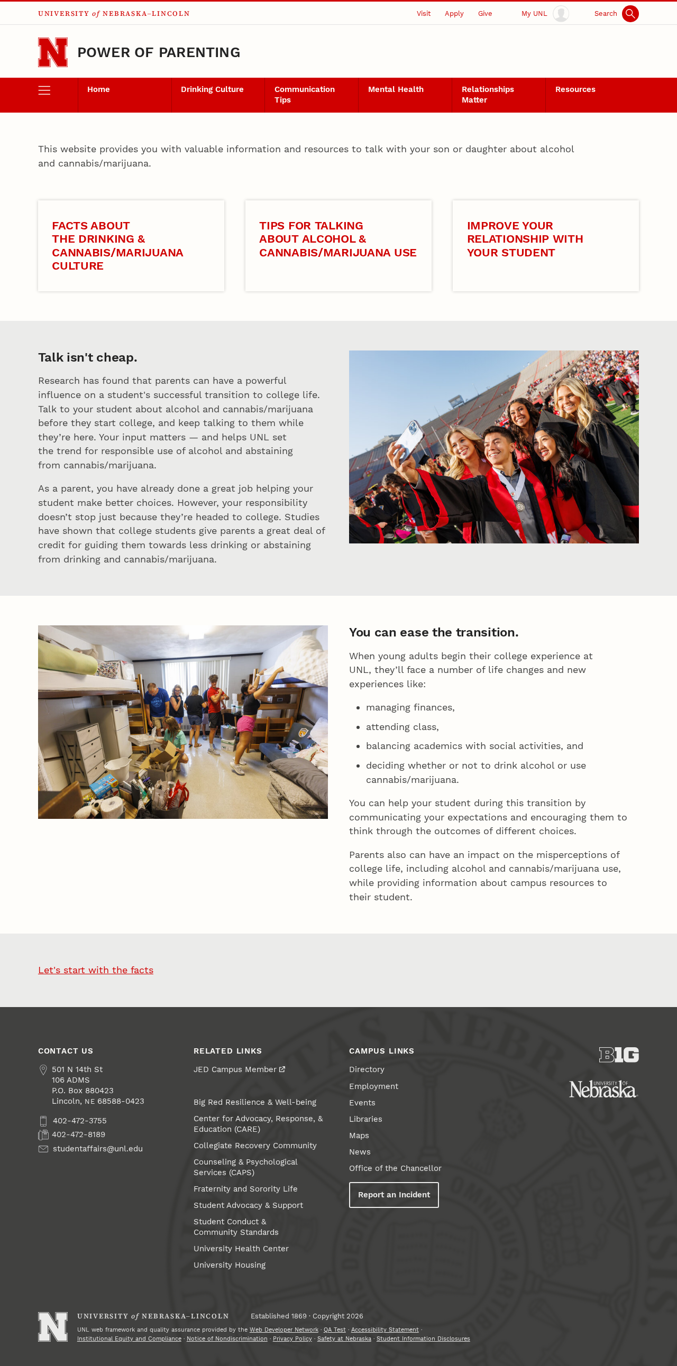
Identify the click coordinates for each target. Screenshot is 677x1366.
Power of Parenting (159, 52)
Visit (424, 13)
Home (98, 89)
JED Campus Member (235, 1069)
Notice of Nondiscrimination (227, 1338)
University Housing (230, 1265)
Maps (359, 1135)
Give (485, 13)
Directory (367, 1069)
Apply (454, 13)
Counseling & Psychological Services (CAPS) (245, 1167)
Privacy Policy (292, 1338)
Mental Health (396, 89)
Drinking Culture (212, 89)
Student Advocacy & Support (248, 1205)
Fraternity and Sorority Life (246, 1189)
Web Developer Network (284, 1329)
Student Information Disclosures (423, 1338)
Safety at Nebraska (344, 1338)
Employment (373, 1086)
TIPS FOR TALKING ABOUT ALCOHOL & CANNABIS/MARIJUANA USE (338, 238)
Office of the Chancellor (395, 1168)
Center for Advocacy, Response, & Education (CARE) (258, 1124)
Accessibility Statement (385, 1329)
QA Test (335, 1329)
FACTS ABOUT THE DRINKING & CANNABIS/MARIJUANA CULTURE (118, 245)
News (360, 1152)
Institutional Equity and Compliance (129, 1338)
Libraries (365, 1119)
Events (362, 1102)
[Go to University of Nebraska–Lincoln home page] (53, 52)
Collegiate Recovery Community (255, 1145)
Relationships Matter (488, 95)
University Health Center (241, 1248)
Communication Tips (305, 95)
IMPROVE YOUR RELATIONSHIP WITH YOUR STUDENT (525, 238)
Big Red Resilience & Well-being (255, 1102)
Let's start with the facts (95, 969)
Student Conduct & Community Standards (236, 1227)
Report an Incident (394, 1194)
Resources (575, 89)
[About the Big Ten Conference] (619, 1055)
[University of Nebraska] (604, 1088)
